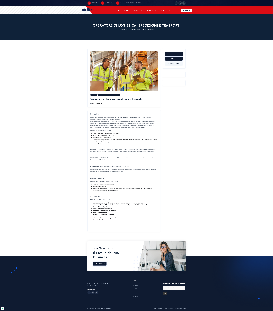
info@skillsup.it (108, 3)
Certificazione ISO (168, 308)
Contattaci (174, 58)
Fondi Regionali (102, 95)
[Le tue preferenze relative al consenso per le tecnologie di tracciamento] (2, 308)
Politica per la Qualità (180, 308)
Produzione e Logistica (113, 95)
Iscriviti (174, 54)
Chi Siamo (126, 10)
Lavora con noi (152, 10)
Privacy (155, 308)
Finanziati (93, 95)
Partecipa (186, 10)
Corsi (135, 10)
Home (119, 10)
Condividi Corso (174, 63)
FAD (169, 10)
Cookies (160, 308)
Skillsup (99, 308)
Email (164, 281)
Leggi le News (99, 263)
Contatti (162, 10)
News (142, 10)
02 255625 (94, 3)
